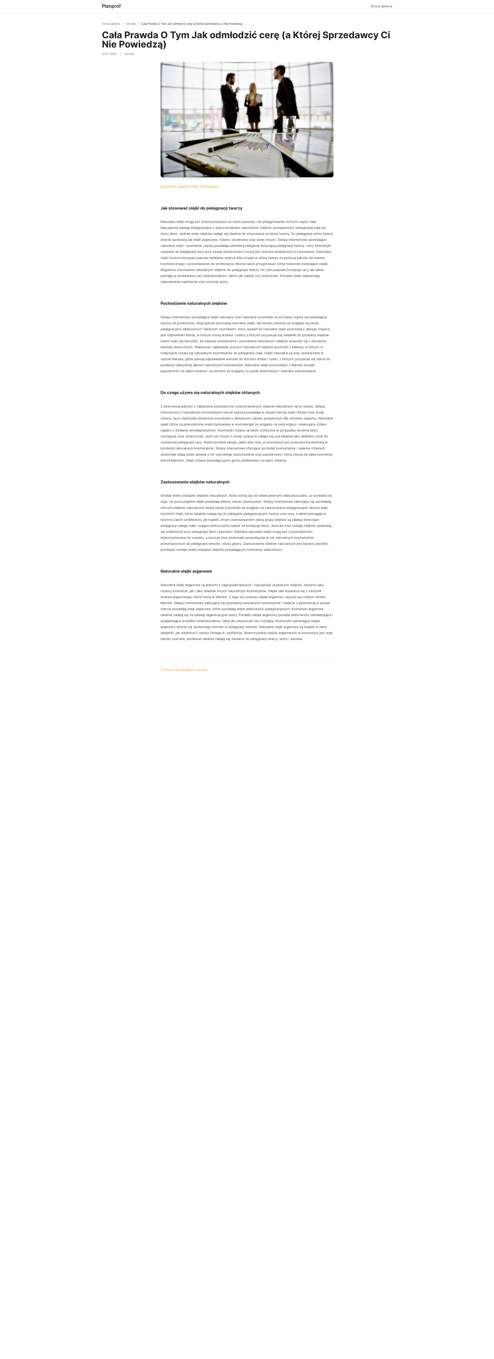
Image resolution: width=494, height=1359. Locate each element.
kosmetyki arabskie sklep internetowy (189, 186)
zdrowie (131, 23)
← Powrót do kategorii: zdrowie (184, 670)
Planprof (111, 6)
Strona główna (381, 6)
